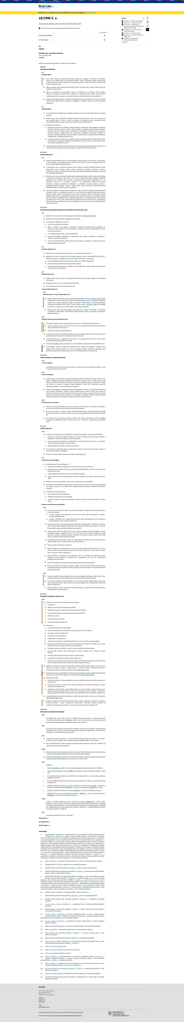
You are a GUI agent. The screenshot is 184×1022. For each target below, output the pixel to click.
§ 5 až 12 (68, 99)
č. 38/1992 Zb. (76, 790)
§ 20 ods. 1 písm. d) (93, 304)
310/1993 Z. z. (79, 880)
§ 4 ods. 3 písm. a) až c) (82, 670)
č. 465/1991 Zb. (89, 801)
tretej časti (69, 720)
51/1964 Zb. (59, 864)
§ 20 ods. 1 (64, 451)
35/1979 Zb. (45, 858)
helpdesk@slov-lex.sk (44, 1007)
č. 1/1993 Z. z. (75, 909)
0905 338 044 (42, 1002)
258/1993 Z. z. (84, 899)
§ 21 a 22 (80, 99)
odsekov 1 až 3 (58, 344)
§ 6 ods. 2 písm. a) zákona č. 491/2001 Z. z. (58, 904)
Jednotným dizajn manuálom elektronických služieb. (66, 1015)
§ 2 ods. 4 (56, 99)
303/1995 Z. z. (75, 938)
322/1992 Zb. (68, 926)
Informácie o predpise (45, 35)
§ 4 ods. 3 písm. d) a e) (56, 698)
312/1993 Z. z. (46, 885)
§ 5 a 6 (66, 298)
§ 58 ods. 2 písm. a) (50, 941)
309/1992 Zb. (90, 843)
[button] (143, 18)
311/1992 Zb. (76, 845)
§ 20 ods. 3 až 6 (51, 759)
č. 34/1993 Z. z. (82, 793)
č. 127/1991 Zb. (70, 771)
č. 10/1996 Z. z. (76, 933)
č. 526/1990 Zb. (55, 768)
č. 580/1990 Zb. (68, 787)
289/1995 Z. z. (81, 876)
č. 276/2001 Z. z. (53, 861)
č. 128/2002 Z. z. (53, 963)
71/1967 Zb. (53, 950)
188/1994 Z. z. (75, 895)
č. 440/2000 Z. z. (53, 929)
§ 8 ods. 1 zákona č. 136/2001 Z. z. (55, 914)
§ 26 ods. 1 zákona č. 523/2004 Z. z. (55, 921)
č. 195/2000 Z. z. (59, 892)
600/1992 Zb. (59, 834)
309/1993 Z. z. (73, 878)
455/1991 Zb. (66, 941)
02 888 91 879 (42, 1000)
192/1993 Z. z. (98, 854)
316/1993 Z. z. (67, 887)
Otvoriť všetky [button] (102, 32)
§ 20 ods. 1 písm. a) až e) (89, 216)
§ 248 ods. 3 (48, 973)
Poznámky (125, 42)
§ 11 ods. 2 (63, 759)
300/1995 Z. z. (72, 868)
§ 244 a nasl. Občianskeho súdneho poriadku (58, 953)
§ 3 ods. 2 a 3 (65, 494)
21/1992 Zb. (49, 838)
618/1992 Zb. (62, 889)
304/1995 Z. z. (75, 883)
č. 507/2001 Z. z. (55, 960)
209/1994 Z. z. (45, 854)
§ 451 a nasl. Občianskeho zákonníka (55, 946)
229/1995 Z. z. (84, 882)
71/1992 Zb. (95, 841)
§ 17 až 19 (74, 99)
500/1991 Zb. (72, 977)
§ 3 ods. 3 (62, 99)
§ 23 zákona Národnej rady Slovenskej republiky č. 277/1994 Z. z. (64, 968)
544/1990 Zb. (99, 840)
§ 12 (71, 497)
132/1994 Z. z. (75, 943)
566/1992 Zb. (90, 849)
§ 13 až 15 (66, 476)
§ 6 (81, 310)
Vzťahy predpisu (44, 40)
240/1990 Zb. (79, 847)
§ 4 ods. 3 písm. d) (76, 256)
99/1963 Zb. (61, 973)
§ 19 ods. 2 (101, 720)
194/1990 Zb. (59, 836)
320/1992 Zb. (100, 838)
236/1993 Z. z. (80, 871)
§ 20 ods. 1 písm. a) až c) (83, 300)
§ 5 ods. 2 (81, 474)
